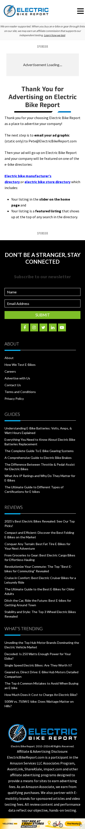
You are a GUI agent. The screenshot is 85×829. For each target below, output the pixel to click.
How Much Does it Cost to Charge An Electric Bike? (41, 695)
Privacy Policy (14, 398)
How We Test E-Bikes (20, 365)
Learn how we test (54, 35)
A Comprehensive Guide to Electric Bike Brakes (38, 458)
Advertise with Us (17, 378)
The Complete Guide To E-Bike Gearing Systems (39, 451)
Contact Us (13, 385)
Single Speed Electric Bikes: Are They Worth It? (38, 665)
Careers (10, 371)
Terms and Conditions (20, 392)
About (9, 358)
